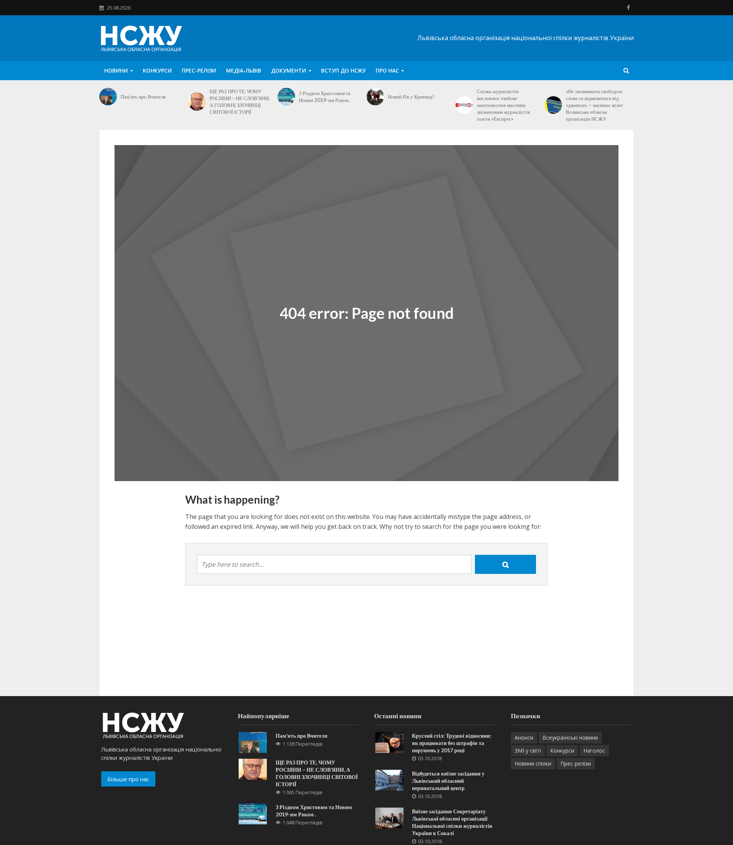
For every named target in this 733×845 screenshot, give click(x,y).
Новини (116, 70)
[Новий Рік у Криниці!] (375, 96)
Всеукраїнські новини (570, 737)
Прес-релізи (199, 70)
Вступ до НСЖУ (343, 70)
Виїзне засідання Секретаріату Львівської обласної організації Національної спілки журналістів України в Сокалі (452, 822)
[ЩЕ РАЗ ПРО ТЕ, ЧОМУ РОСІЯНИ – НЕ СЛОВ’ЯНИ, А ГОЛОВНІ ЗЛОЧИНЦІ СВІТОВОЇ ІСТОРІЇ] (197, 101)
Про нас (387, 70)
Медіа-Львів (243, 70)
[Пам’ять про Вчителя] (108, 96)
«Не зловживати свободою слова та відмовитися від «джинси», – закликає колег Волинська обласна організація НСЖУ (594, 105)
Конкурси (157, 70)
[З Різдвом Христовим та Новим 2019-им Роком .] (286, 96)
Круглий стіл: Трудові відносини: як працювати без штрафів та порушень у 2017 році (451, 742)
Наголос (594, 750)
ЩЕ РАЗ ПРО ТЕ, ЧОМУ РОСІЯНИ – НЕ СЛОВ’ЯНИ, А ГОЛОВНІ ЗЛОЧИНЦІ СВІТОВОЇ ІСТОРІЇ (240, 101)
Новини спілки (533, 763)
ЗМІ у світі (528, 750)
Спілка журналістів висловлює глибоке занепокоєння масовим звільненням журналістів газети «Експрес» (503, 105)
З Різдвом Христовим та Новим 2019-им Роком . (324, 96)
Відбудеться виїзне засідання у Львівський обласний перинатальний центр (448, 780)
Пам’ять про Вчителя (143, 97)
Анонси (524, 737)
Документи (288, 70)
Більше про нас (128, 779)
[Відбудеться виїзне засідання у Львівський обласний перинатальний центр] (389, 780)
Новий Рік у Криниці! (411, 97)
